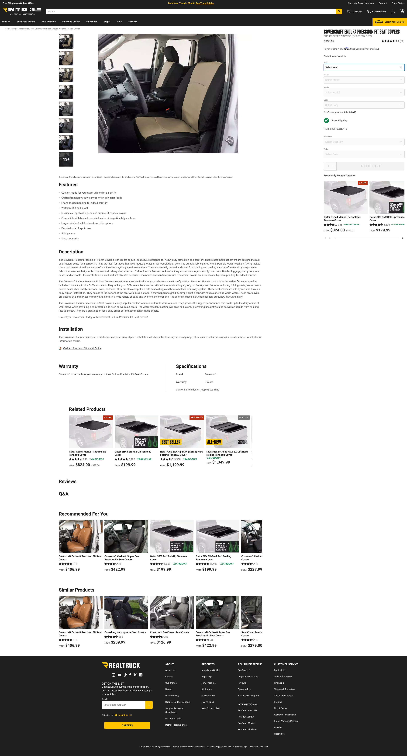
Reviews (242, 683)
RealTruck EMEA (246, 716)
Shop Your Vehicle (26, 21)
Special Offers (208, 695)
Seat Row (328, 137)
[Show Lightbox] (168, 93)
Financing (279, 683)
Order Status (398, 3)
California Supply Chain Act (219, 747)
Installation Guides (211, 670)
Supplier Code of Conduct (177, 702)
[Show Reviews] (393, 41)
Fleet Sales (279, 733)
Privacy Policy (172, 695)
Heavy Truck (208, 702)
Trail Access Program (248, 695)
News (168, 689)
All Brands (207, 689)
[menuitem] (6, 22)
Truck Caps (91, 21)
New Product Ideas (211, 708)
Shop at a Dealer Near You (361, 3)
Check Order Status (283, 695)
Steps (107, 21)
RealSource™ (244, 670)
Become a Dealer (173, 718)
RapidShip (207, 676)
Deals (119, 21)
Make (326, 75)
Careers (169, 676)
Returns (278, 702)
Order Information (283, 676)
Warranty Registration (285, 714)
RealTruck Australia (247, 710)
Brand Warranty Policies (286, 721)
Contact (383, 3)
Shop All (6, 21)
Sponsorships (244, 689)
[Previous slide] (326, 238)
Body (326, 100)
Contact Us (279, 670)
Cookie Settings (240, 747)
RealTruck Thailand (247, 729)
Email (105, 699)
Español (278, 727)
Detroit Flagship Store (176, 725)
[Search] (339, 11)
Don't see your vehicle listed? (340, 112)
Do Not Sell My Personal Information (189, 747)
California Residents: (197, 389)
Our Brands (171, 683)
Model (326, 87)
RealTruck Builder (205, 3)
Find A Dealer (280, 708)
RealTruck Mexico (246, 723)
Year (326, 62)
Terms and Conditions (258, 747)
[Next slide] (402, 238)
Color (326, 149)
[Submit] (149, 705)
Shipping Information (284, 689)
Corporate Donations (248, 676)
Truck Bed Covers (71, 21)
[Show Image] (66, 41)
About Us (169, 670)
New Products (49, 21)
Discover (132, 21)
